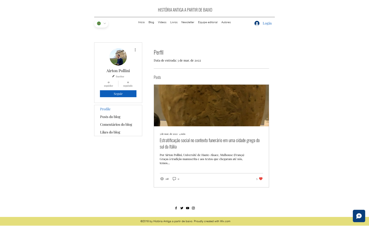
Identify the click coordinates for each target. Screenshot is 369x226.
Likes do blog (110, 132)
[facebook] (176, 208)
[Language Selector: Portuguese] (101, 23)
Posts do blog (110, 116)
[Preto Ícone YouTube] (187, 208)
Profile (105, 109)
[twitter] (182, 208)
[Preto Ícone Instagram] (193, 208)
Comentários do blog (116, 124)
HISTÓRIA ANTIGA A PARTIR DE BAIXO (185, 10)
